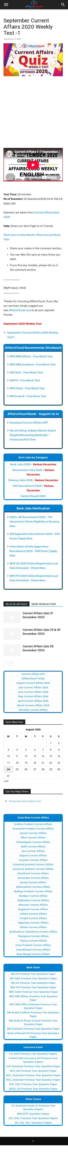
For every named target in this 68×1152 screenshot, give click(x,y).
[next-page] (11, 663)
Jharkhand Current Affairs (33, 873)
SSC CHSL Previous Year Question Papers (33, 1118)
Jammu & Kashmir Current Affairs (33, 869)
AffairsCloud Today (33, 678)
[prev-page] (5, 663)
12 (26, 756)
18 (17, 762)
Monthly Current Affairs (33, 709)
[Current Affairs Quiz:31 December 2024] (12, 617)
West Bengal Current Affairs (33, 954)
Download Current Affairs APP (29, 422)
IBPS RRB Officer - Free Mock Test (31, 356)
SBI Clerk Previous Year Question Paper (33, 978)
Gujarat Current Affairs (33, 855)
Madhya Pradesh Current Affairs (33, 891)
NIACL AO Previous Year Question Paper (33, 1088)
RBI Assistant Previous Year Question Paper (33, 1028)
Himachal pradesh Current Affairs (33, 864)
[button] (6, 4)
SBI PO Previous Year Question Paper (33, 973)
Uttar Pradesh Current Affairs (33, 945)
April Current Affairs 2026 (33, 700)
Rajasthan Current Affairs (33, 922)
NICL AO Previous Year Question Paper (33, 1070)
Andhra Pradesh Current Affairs (33, 824)
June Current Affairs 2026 (33, 691)
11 (17, 756)
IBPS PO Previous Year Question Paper (33, 987)
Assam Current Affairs (33, 833)
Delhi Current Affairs (33, 846)
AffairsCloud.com (20, 310)
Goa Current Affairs (33, 851)
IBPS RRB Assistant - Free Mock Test (33, 364)
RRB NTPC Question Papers (33, 1113)
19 (26, 762)
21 (42, 762)
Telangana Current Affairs (33, 936)
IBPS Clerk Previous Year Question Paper (33, 991)
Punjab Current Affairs (33, 918)
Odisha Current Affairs (33, 913)
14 (42, 756)
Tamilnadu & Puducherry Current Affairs (33, 931)
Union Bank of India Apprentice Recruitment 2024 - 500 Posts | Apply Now (33, 551)
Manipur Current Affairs (33, 895)
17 (8, 762)
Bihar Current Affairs (33, 837)
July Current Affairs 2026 (33, 687)
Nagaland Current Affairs (33, 909)
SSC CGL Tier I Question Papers (33, 1122)
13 (34, 756)
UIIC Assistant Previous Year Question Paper (33, 1066)
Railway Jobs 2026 (33, 480)
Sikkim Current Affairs (33, 927)
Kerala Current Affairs (33, 882)
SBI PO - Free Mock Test (25, 380)
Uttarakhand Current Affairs (33, 949)
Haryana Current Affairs (33, 860)
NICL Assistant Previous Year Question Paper (33, 1075)
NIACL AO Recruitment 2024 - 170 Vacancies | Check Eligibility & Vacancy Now (34, 521)
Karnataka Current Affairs (33, 877)
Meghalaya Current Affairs (33, 900)
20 (34, 762)
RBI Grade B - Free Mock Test (28, 396)
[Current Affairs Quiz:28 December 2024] (12, 650)
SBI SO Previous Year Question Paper (33, 982)
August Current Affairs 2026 (33, 683)
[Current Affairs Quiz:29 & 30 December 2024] (12, 634)
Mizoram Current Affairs (33, 904)
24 (8, 769)
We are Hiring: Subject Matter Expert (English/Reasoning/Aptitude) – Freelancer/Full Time (33, 435)
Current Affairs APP (33, 674)
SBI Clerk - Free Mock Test (26, 372)
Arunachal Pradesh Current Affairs (33, 828)
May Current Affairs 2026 (33, 696)
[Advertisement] (34, 114)
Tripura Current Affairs (33, 940)
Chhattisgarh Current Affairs (33, 842)
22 (50, 762)
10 (8, 756)
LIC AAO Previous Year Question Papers (33, 1053)
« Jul (5, 781)
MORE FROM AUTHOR (44, 604)
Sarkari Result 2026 (33, 496)
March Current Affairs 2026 (33, 705)
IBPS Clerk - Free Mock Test (27, 388)
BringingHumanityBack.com (25, 801)
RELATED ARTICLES (16, 604)
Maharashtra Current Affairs (33, 886)
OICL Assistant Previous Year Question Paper (33, 1079)
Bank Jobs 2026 (33, 464)
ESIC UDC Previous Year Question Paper (33, 1084)
